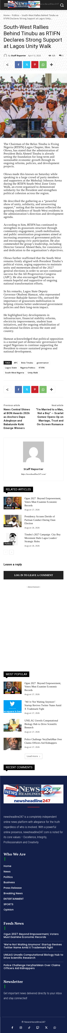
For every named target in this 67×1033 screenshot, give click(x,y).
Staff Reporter (18, 55)
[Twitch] (37, 1028)
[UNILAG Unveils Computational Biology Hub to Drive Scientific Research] (13, 725)
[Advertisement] (33, 622)
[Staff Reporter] (6, 55)
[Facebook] (18, 64)
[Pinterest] (34, 64)
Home (7, 15)
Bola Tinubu (27, 362)
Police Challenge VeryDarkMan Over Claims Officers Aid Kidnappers (32, 966)
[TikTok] (29, 1028)
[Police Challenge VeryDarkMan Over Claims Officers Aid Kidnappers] (13, 744)
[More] (51, 64)
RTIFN (41, 367)
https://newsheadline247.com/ (33, 474)
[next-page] (11, 552)
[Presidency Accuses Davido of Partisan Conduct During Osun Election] (13, 521)
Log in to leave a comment (33, 575)
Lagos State (11, 367)
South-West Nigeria (14, 372)
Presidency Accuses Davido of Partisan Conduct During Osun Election (39, 520)
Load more (32, 756)
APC (16, 362)
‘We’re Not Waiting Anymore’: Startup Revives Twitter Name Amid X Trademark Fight (42, 705)
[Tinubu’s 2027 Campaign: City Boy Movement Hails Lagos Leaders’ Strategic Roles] (13, 539)
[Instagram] (21, 1028)
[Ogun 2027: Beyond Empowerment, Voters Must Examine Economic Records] (13, 503)
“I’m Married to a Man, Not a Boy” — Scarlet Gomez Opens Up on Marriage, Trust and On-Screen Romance (49, 417)
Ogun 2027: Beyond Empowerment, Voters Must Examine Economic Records (42, 502)
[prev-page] (6, 552)
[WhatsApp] (43, 64)
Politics (15, 15)
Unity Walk (33, 372)
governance (43, 362)
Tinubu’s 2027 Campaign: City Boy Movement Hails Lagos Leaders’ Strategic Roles (42, 538)
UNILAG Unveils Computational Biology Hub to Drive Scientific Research (41, 724)
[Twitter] (26, 64)
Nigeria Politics (27, 367)
